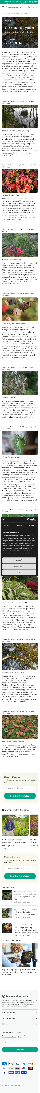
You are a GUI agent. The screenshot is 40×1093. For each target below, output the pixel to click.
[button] (3, 7)
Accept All (19, 560)
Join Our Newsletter (19, 795)
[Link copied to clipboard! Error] (7, 43)
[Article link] (19, 896)
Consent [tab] (7, 525)
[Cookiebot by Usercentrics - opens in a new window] (27, 519)
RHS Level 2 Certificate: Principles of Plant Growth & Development (15, 841)
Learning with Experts (14, 1088)
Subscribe (19, 1052)
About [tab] (31, 525)
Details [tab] (19, 525)
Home (4, 13)
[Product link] (15, 830)
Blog (9, 13)
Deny (19, 572)
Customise (18, 566)
